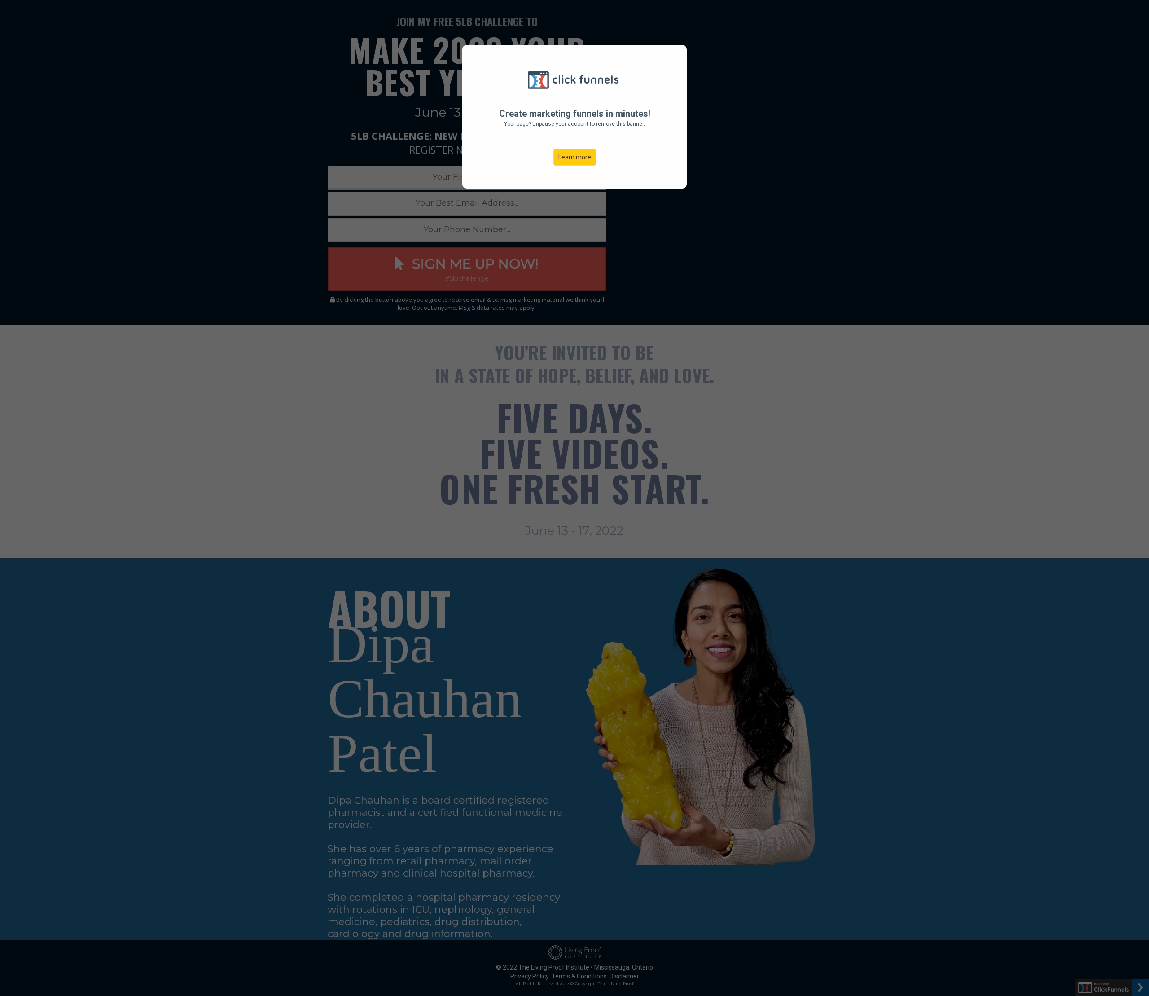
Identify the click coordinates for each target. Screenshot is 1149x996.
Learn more (574, 157)
